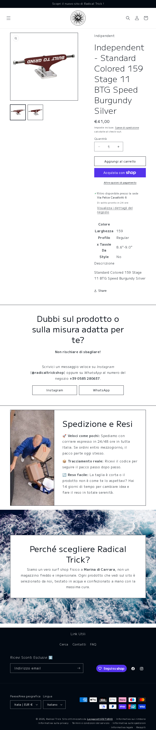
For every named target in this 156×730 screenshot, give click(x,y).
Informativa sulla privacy (53, 723)
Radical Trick (53, 718)
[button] (8, 18)
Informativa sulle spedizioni (129, 723)
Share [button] (102, 291)
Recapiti (141, 727)
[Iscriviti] (78, 668)
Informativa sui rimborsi (131, 718)
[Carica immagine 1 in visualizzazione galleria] (18, 112)
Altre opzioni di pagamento (120, 182)
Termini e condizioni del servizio (90, 723)
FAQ (93, 644)
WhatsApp (101, 390)
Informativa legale (122, 727)
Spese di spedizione (127, 127)
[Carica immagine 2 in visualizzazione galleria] (35, 112)
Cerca (64, 644)
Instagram (54, 390)
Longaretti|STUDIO (100, 718)
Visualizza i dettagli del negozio (115, 210)
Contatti (79, 644)
